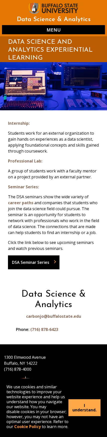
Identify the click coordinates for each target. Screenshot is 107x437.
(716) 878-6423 (44, 329)
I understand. (84, 408)
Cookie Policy (27, 426)
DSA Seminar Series (30, 262)
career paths (20, 202)
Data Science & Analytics (54, 19)
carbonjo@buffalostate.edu (53, 316)
